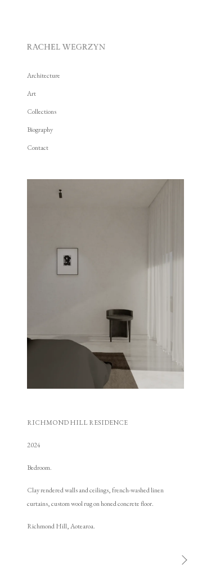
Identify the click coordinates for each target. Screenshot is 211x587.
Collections (41, 111)
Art (31, 93)
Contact (37, 147)
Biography (40, 129)
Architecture (43, 75)
